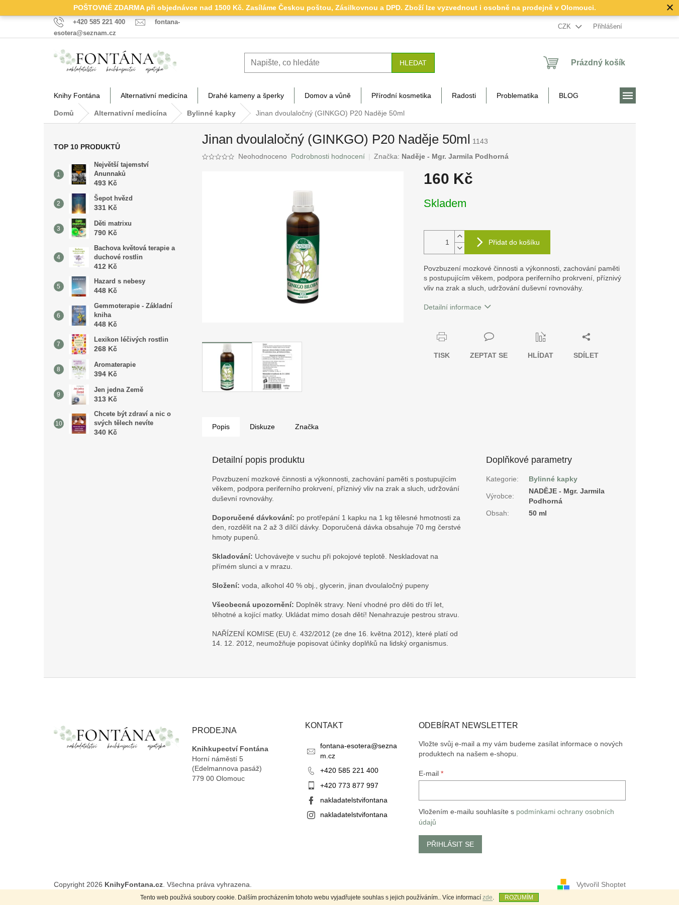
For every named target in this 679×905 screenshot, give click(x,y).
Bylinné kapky (553, 479)
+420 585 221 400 (349, 770)
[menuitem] (77, 95)
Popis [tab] (221, 427)
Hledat (413, 63)
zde (487, 897)
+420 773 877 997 (349, 785)
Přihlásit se (450, 844)
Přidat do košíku (514, 242)
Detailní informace (452, 307)
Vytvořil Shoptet (601, 884)
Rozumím (519, 897)
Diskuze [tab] (262, 427)
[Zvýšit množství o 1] (459, 236)
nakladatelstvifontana (353, 800)
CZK (565, 26)
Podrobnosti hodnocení (328, 156)
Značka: (441, 156)
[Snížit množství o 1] (459, 248)
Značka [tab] (307, 427)
